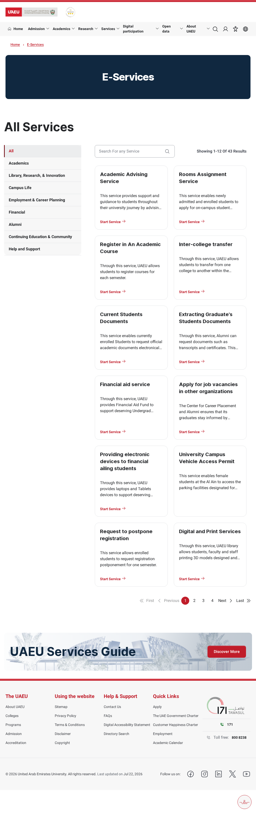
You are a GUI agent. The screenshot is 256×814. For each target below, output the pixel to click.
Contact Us (112, 707)
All (11, 151)
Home (15, 45)
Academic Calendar (168, 743)
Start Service (111, 222)
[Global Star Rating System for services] (70, 12)
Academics (61, 29)
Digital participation (133, 28)
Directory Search (116, 734)
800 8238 (239, 737)
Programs (13, 725)
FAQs (108, 716)
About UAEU (191, 28)
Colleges (12, 716)
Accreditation (16, 743)
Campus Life (20, 187)
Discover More (227, 651)
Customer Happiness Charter (175, 725)
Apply (157, 707)
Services (108, 29)
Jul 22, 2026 (133, 774)
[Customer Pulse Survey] (245, 802)
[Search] (167, 151)
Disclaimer (63, 734)
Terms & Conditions (70, 725)
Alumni (15, 224)
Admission (36, 29)
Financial (17, 212)
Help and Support (24, 249)
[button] (235, 29)
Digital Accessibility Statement (127, 725)
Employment (162, 734)
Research (85, 29)
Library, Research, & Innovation (37, 175)
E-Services (35, 45)
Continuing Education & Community (40, 236)
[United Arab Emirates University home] (32, 12)
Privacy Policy (65, 716)
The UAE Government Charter (175, 716)
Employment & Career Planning (37, 200)
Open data (166, 28)
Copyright (62, 743)
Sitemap (61, 707)
